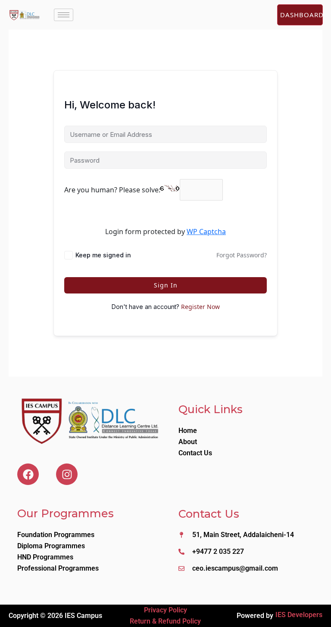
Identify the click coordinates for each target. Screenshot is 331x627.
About (187, 442)
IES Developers (298, 615)
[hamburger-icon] (63, 15)
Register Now (200, 307)
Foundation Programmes (55, 535)
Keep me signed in (103, 255)
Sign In (166, 285)
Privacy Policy (165, 610)
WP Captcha (206, 231)
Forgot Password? (241, 255)
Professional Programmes (58, 568)
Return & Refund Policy (165, 621)
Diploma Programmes (51, 546)
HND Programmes (45, 557)
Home (187, 430)
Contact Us (195, 453)
